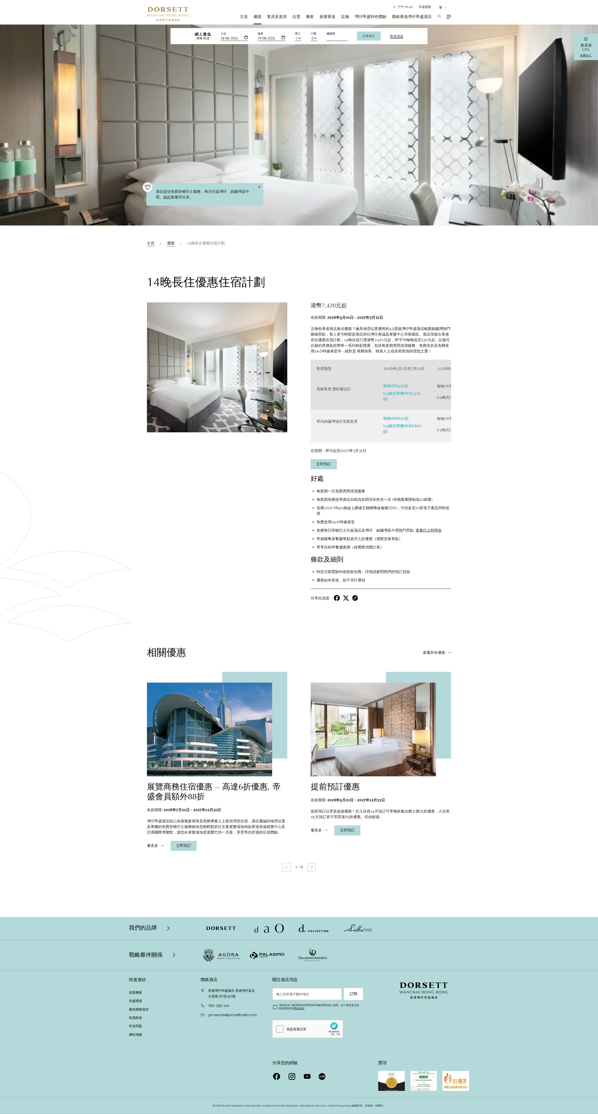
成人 (297, 33)
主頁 (244, 16)
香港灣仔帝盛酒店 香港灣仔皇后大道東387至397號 (231, 993)
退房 (260, 33)
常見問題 (135, 1026)
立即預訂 (369, 36)
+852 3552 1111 (218, 1005)
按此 (167, 197)
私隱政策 (136, 1018)
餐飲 (310, 16)
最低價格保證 (139, 1009)
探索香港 (327, 16)
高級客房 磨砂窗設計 (334, 389)
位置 (296, 16)
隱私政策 (299, 1008)
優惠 (257, 16)
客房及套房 (277, 16)
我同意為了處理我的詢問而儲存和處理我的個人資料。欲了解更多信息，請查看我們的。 (320, 1007)
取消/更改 (396, 36)
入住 (223, 33)
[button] (286, 867)
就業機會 (135, 992)
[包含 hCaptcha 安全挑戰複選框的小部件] (307, 1029)
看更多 (152, 845)
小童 (313, 33)
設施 (345, 16)
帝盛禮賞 (425, 7)
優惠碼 (331, 33)
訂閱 (353, 994)
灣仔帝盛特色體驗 (370, 16)
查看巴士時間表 (429, 530)
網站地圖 (136, 1034)
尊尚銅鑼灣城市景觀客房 (337, 421)
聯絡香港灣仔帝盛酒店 (412, 16)
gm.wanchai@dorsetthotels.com (232, 1015)
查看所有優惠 (434, 652)
